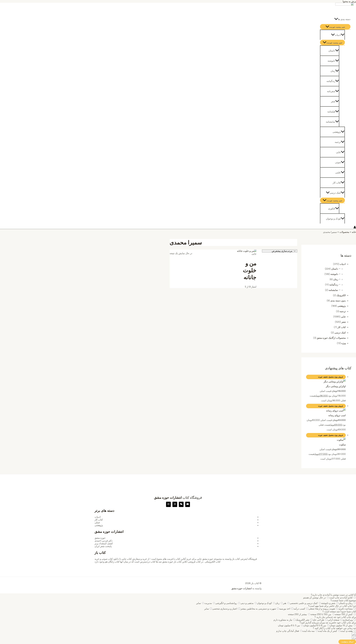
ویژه (343, 343)
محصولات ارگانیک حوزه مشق (331, 337)
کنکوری (331, 208)
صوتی (338, 162)
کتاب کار (337, 182)
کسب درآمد (299, 608)
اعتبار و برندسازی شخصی (224, 608)
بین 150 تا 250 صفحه (320, 614)
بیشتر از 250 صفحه (297, 614)
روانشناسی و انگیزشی (226, 603)
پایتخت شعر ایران (103, 546)
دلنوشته (331, 60)
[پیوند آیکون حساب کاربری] (354, 227)
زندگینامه (331, 81)
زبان (277, 603)
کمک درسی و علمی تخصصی (304, 603)
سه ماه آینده (308, 631)
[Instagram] (174, 504)
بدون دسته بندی (338, 300)
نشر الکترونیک (302, 619)
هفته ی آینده (347, 631)
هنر (284, 603)
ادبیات (338, 35)
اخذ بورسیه (284, 608)
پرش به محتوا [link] (349, 1)
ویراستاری (348, 619)
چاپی (338, 152)
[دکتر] (187, 504)
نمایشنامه (330, 121)
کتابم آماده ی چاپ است (341, 597)
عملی (97, 522)
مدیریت (208, 603)
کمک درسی (335, 192)
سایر (198, 603)
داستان (331, 50)
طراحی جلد (318, 619)
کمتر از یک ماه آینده (327, 631)
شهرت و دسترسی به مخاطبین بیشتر (258, 608)
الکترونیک (341, 295)
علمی (338, 172)
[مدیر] (181, 504)
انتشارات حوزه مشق (168, 497)
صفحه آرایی (333, 619)
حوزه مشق (100, 537)
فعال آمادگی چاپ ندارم (287, 631)
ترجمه (338, 142)
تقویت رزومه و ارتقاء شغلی (321, 608)
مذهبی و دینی (247, 603)
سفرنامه (331, 91)
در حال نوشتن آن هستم (314, 597)
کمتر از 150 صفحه (344, 614)
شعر (333, 101)
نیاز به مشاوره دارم (283, 619)
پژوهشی (336, 131)
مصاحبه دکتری (346, 608)
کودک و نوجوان (333, 218)
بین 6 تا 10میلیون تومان (314, 625)
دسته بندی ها (344, 19)
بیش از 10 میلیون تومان (341, 625)
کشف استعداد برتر (104, 543)
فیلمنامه (331, 111)
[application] (336, 19)
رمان (333, 71)
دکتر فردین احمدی (104, 540)
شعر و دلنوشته (328, 603)
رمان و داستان (346, 603)
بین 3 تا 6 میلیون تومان (289, 625)
